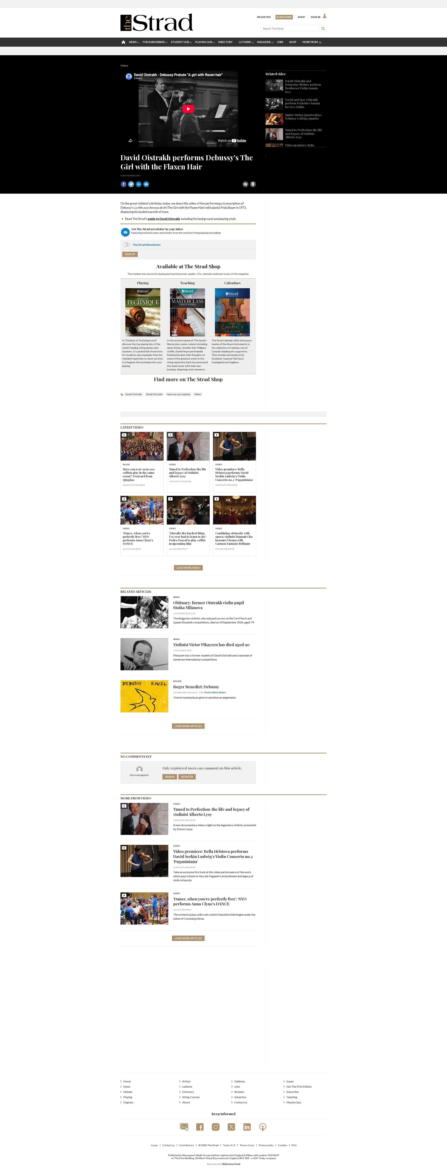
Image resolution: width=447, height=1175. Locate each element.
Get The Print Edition (299, 1086)
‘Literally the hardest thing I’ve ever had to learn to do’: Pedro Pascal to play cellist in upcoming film (187, 538)
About (186, 1102)
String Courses (191, 1097)
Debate (127, 1091)
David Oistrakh (134, 394)
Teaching (187, 283)
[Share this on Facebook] (123, 184)
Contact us (240, 1102)
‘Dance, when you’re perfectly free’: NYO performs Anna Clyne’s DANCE (138, 538)
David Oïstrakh (154, 394)
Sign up (130, 254)
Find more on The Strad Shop (188, 379)
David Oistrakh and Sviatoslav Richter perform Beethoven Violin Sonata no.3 (303, 86)
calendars (208, 273)
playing (162, 273)
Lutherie (187, 1086)
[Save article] (253, 184)
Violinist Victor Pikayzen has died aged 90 (211, 644)
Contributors (186, 1145)
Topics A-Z (229, 1145)
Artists (186, 1081)
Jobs (237, 1086)
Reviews (239, 1091)
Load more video (188, 567)
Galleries (239, 1081)
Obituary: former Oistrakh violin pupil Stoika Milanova (208, 605)
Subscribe (284, 17)
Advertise (240, 1097)
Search (323, 28)
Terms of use (247, 1145)
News (176, 597)
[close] (256, 176)
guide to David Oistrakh (164, 219)
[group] (310, 42)
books (184, 273)
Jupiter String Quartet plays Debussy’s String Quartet (303, 116)
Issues (290, 1081)
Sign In (315, 17)
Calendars (232, 283)
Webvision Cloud (231, 1164)
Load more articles (188, 726)
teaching (175, 273)
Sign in (209, 176)
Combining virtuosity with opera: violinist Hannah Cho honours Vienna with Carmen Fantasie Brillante (234, 538)
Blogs (126, 464)
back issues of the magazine (233, 273)
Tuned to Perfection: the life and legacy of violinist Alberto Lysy (303, 133)
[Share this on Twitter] (131, 184)
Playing (143, 283)
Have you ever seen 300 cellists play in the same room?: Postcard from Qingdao (139, 474)
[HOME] (123, 42)
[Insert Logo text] (156, 29)
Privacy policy (266, 1145)
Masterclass (293, 1102)
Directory (188, 1091)
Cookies (282, 1145)
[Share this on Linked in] (138, 184)
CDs (199, 273)
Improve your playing (178, 394)
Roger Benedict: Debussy (196, 686)
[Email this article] (146, 184)
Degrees (128, 1102)
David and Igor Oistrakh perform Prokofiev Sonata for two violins (302, 103)
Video (124, 65)
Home (127, 1081)
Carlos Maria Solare (215, 692)
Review (177, 681)
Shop (301, 17)
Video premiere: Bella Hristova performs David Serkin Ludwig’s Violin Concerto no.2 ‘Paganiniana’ (234, 474)
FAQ (294, 1145)
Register (264, 17)
